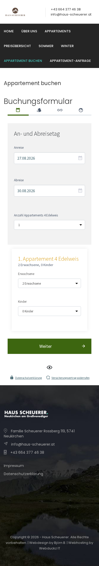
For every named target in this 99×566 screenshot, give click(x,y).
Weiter (45, 346)
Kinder (22, 301)
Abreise (19, 180)
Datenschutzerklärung (28, 378)
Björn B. (60, 542)
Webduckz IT (49, 548)
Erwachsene (26, 274)
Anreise (19, 147)
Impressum (14, 465)
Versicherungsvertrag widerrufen (71, 378)
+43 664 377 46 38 (27, 452)
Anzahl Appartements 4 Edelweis (36, 215)
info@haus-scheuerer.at (71, 14)
